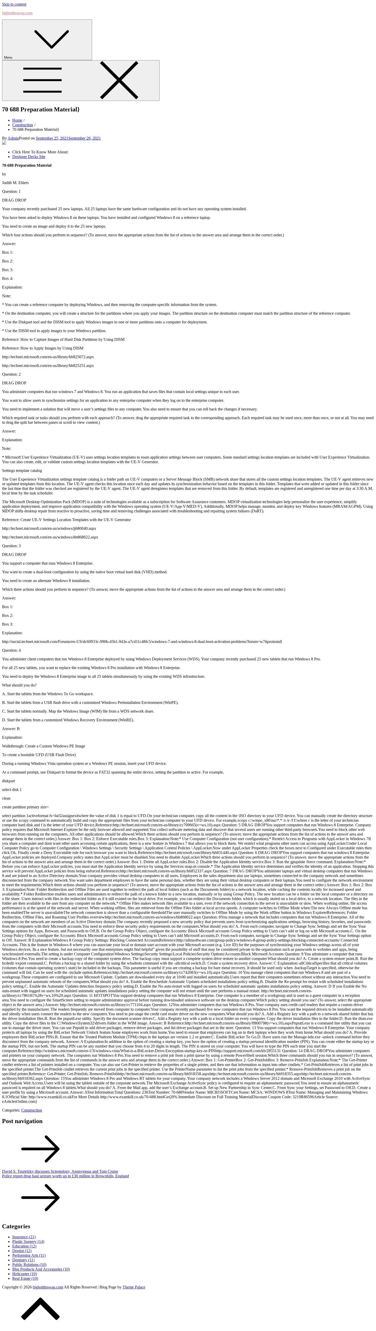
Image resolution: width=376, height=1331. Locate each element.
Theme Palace (134, 1287)
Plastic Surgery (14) (28, 1241)
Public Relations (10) (29, 1264)
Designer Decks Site (28, 156)
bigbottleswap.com (17, 13)
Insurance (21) (24, 1237)
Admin (13, 138)
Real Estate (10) (25, 1278)
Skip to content (14, 4)
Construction (31, 1110)
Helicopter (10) (24, 1274)
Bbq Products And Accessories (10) (41, 1269)
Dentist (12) (21, 1251)
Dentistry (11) (23, 1260)
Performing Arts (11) (29, 1255)
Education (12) (24, 1246)
